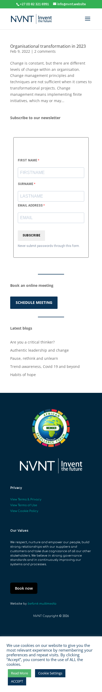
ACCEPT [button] (17, 681)
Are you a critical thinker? (32, 342)
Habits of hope (23, 374)
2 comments (45, 51)
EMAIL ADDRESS (30, 205)
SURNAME (26, 184)
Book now (24, 588)
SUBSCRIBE (31, 235)
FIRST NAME (28, 160)
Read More (19, 673)
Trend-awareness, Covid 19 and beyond (45, 366)
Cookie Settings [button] (50, 673)
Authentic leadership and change (39, 350)
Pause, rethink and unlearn (34, 358)
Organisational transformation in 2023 (48, 46)
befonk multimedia (41, 603)
